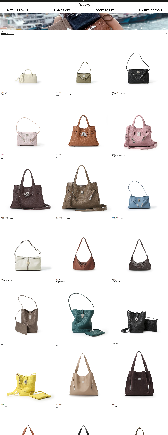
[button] (161, 5)
